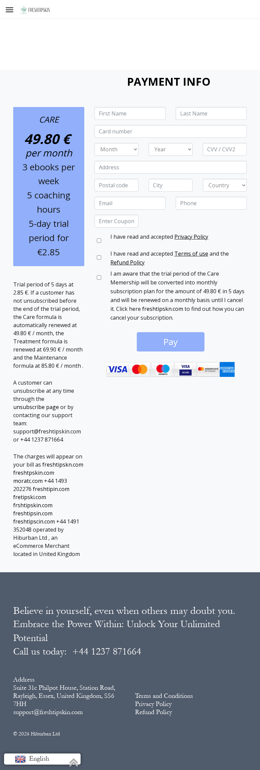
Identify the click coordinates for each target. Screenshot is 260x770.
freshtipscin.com (34, 521)
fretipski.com (29, 497)
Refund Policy (127, 262)
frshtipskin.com (32, 505)
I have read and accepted (159, 236)
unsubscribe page (36, 407)
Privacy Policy (191, 236)
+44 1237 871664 (106, 651)
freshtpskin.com (33, 472)
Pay (170, 342)
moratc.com (28, 481)
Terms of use (191, 253)
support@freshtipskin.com (48, 712)
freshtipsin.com (32, 513)
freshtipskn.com (62, 464)
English (38, 758)
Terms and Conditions (164, 696)
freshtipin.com (51, 489)
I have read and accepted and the (169, 258)
